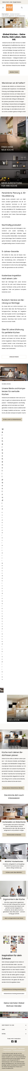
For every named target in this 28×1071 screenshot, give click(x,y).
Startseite (5, 14)
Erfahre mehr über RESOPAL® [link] (14, 872)
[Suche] (21, 7)
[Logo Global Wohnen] (10, 7)
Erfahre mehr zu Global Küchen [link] (12, 419)
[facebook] (12, 1041)
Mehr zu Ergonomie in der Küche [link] (14, 918)
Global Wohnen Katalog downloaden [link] (14, 989)
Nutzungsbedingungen (10, 1048)
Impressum (21, 1048)
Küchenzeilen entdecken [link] (14, 835)
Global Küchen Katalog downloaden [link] (14, 993)
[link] (14, 22)
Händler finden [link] (14, 72)
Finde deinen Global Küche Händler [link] (13, 788)
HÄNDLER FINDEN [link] (14, 357)
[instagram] (16, 1041)
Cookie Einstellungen (19, 1050)
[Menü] (3, 7)
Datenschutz (7, 1050)
